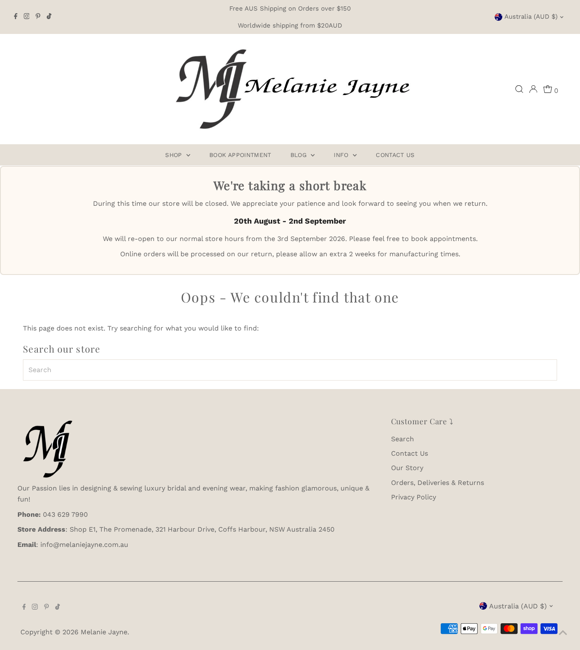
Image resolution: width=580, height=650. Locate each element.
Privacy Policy (413, 497)
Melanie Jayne (104, 632)
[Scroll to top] (563, 633)
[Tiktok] (49, 17)
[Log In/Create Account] (533, 89)
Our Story (407, 468)
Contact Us (395, 154)
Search (402, 439)
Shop (174, 154)
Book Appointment (240, 154)
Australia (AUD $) (530, 16)
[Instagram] (27, 17)
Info (342, 154)
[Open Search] (519, 89)
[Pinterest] (38, 17)
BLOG (299, 154)
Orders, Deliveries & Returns (437, 483)
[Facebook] (16, 17)
